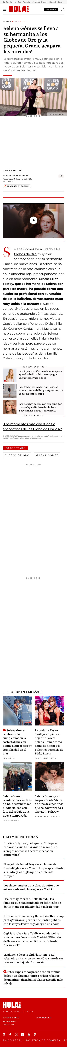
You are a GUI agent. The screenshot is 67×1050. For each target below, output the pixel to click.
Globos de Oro (25, 254)
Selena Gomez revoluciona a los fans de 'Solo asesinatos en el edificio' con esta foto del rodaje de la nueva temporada (17, 805)
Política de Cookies (43, 1040)
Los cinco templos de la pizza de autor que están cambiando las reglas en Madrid (31, 887)
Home (6, 21)
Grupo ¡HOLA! (44, 1018)
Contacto (8, 1025)
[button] (33, 220)
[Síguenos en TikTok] (23, 1034)
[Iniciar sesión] (62, 9)
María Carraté (12, 171)
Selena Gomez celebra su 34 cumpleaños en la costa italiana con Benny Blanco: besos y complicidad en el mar (17, 741)
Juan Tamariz (24, 2)
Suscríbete (51, 9)
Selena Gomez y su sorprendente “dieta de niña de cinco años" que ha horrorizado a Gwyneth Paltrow (49, 804)
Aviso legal (13, 1040)
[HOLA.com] (19, 9)
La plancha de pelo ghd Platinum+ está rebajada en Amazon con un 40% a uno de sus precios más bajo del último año (33, 958)
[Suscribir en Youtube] (29, 1034)
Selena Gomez (46, 455)
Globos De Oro (17, 455)
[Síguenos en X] (17, 1034)
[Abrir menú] (4, 9)
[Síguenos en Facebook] (10, 1034)
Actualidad (18, 21)
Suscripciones (11, 1018)
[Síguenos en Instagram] (4, 1034)
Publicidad (9, 1021)
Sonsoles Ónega (39, 2)
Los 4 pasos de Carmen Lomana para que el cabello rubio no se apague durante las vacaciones (40, 374)
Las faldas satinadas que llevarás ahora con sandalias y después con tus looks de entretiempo (41, 390)
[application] (33, 220)
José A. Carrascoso (15, 175)
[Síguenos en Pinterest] (35, 1034)
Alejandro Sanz (55, 2)
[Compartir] (61, 176)
